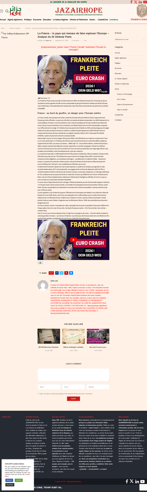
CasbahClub (119, 114)
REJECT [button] (9, 480)
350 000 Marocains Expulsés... (48, 347)
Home (3, 28)
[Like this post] (52, 273)
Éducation (118, 73)
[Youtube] (142, 482)
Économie (118, 68)
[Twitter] (136, 2)
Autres (117, 89)
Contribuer (118, 120)
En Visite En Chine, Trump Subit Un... (42, 487)
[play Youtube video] (73, 240)
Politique (117, 63)
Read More (10, 484)
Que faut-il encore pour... (98, 347)
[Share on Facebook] (57, 273)
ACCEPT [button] (18, 480)
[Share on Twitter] (62, 273)
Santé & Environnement (125, 104)
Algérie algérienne (120, 58)
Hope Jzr (48, 40)
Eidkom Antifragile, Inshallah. (73, 347)
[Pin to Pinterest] (66, 273)
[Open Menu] (1, 11)
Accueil (117, 52)
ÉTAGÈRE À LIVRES (139, 19)
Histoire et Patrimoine (122, 83)
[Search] (6, 11)
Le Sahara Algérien (121, 78)
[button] (40, 341)
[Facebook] (131, 2)
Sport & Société (122, 109)
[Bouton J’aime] (40, 262)
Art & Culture (121, 99)
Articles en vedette (14, 28)
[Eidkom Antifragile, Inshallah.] (73, 336)
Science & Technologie (124, 94)
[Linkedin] (140, 2)
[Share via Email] (71, 273)
